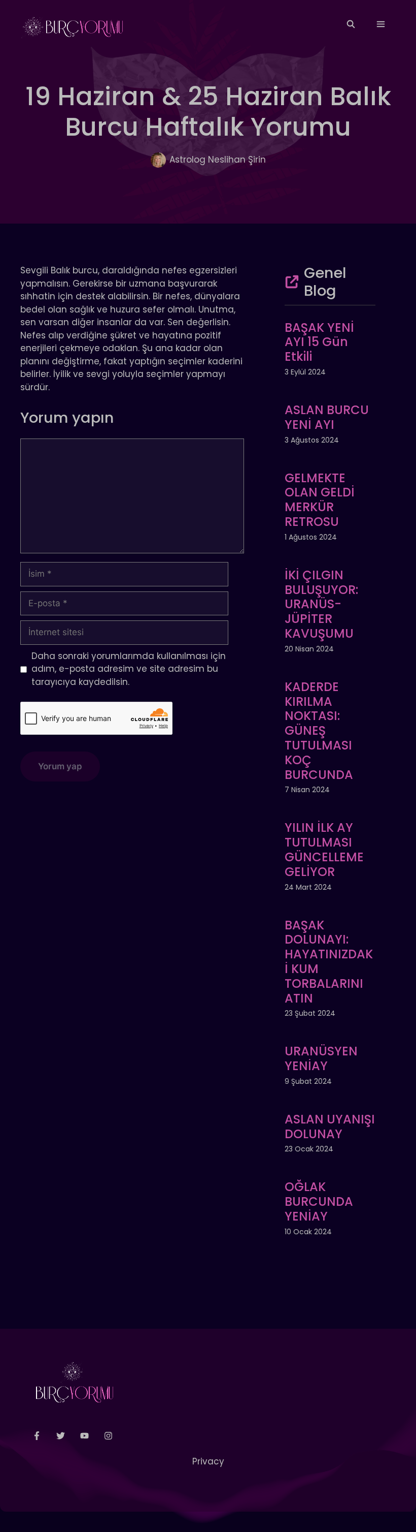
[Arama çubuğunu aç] (350, 24)
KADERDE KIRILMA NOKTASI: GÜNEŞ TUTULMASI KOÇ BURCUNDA (319, 730)
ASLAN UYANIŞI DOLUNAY (330, 1126)
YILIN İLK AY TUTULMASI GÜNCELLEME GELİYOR (324, 849)
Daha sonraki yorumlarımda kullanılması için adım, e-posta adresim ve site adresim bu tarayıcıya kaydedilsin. (128, 669)
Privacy (208, 1461)
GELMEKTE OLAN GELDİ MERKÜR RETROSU (320, 500)
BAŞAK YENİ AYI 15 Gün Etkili (319, 342)
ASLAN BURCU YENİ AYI (327, 417)
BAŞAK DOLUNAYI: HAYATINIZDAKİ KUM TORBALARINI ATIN (329, 962)
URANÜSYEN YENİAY (321, 1058)
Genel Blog (325, 282)
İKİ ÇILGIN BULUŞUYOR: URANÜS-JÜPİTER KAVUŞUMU (321, 604)
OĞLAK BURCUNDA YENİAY (319, 1201)
